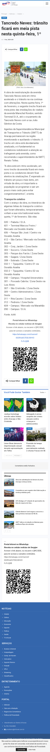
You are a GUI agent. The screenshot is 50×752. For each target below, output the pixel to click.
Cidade (4, 17)
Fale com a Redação (11, 708)
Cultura (6, 617)
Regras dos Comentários (12, 712)
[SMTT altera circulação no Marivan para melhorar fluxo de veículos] (9, 525)
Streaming (7, 672)
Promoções (8, 690)
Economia (7, 624)
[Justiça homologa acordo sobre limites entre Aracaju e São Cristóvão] (14, 405)
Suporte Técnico (9, 662)
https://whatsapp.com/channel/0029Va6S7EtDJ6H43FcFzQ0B (25, 337)
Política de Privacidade (11, 715)
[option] (25, 504)
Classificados (8, 676)
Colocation (7, 659)
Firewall (6, 666)
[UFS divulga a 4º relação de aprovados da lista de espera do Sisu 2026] (9, 503)
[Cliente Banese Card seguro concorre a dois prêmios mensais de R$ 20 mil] (9, 514)
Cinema (6, 694)
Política (6, 631)
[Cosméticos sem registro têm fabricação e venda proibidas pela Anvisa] (9, 493)
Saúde (6, 634)
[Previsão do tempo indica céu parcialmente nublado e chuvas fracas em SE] (36, 434)
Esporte (6, 628)
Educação (7, 621)
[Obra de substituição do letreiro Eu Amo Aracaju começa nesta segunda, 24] (9, 482)
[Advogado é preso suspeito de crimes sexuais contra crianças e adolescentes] (36, 405)
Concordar (21, 749)
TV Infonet (7, 638)
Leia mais (31, 749)
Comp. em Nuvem (10, 655)
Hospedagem (8, 652)
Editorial (7, 705)
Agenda (6, 687)
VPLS (6, 669)
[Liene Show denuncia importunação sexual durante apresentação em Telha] (14, 434)
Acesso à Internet (10, 649)
